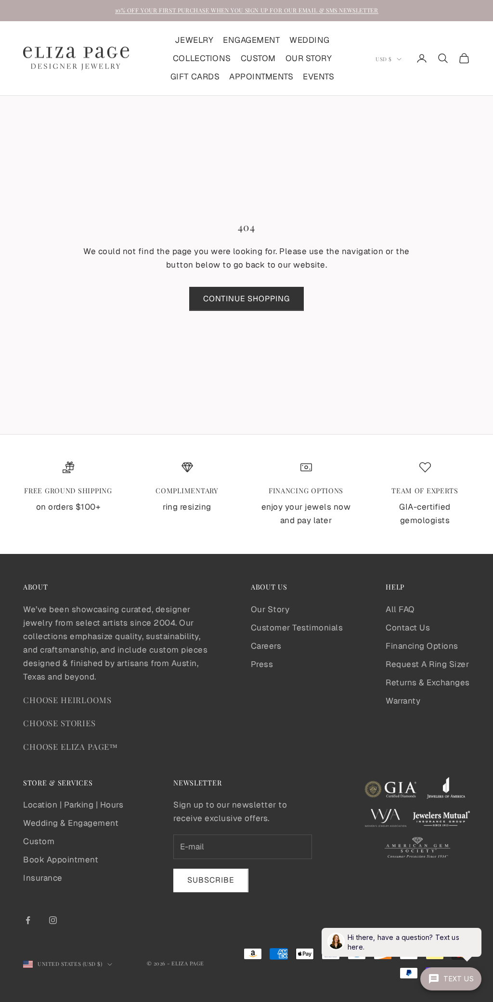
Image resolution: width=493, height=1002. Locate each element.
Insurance (43, 878)
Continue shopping (246, 299)
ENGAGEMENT (251, 40)
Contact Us (408, 627)
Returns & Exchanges (428, 682)
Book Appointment (60, 859)
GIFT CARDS (195, 76)
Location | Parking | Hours (73, 804)
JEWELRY (194, 40)
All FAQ (400, 609)
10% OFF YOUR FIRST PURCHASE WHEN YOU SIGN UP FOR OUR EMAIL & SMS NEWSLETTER (246, 10)
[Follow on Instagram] (53, 920)
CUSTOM (258, 58)
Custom (38, 841)
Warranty (403, 700)
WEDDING (309, 40)
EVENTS (318, 76)
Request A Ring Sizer (427, 664)
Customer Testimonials (297, 627)
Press (262, 664)
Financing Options (422, 646)
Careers (266, 646)
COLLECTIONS (202, 58)
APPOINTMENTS (261, 76)
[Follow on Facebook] (28, 920)
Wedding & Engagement (70, 823)
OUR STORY (308, 58)
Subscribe (210, 880)
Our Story (270, 609)
